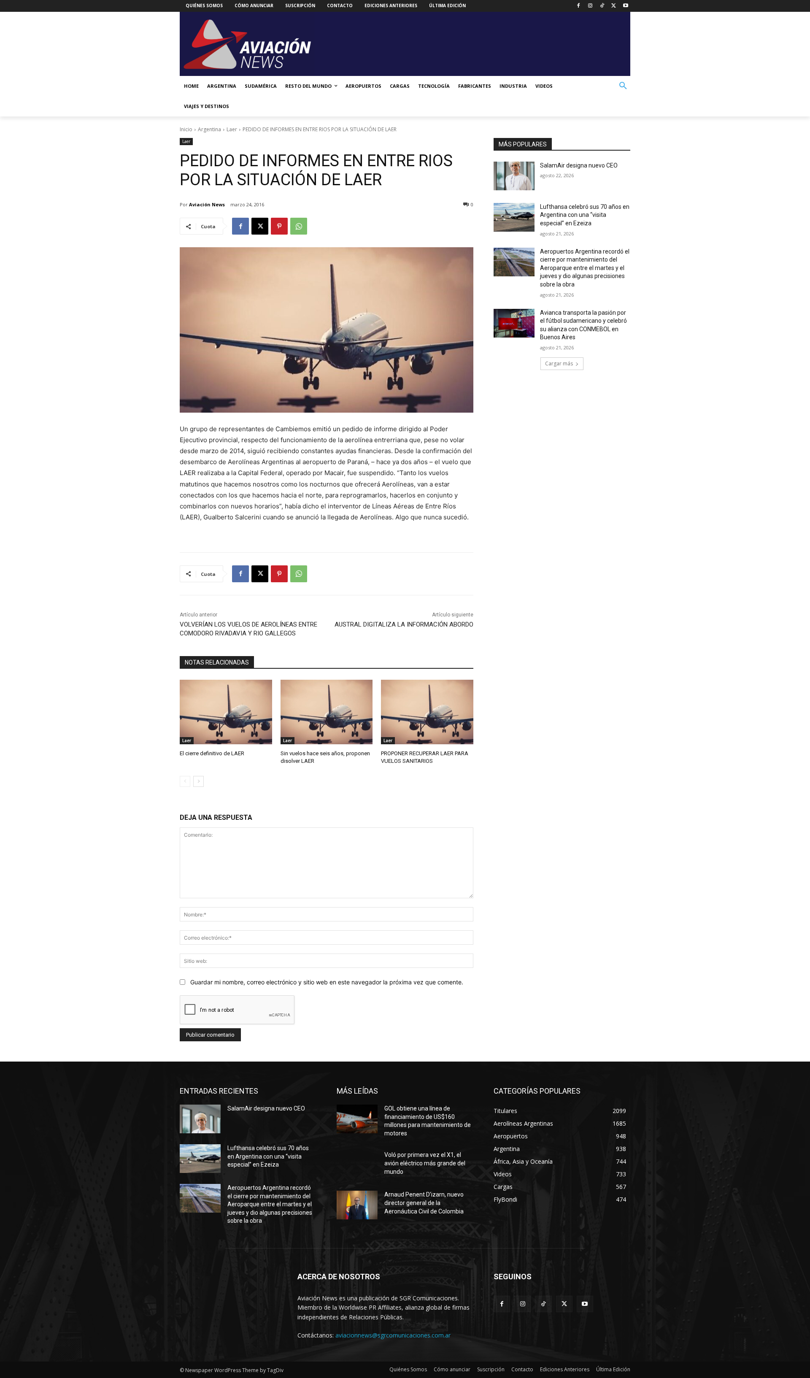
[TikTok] (602, 6)
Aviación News (207, 204)
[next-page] (198, 781)
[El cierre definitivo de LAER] (226, 712)
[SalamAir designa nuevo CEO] (514, 176)
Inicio (186, 129)
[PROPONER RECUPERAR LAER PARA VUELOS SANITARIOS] (427, 712)
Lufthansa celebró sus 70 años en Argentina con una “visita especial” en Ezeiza (584, 215)
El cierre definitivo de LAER (212, 753)
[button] (623, 86)
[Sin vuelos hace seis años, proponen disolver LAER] (327, 712)
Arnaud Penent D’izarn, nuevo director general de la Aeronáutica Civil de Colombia (424, 1202)
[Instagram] (590, 6)
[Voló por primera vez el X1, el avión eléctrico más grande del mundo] (357, 1165)
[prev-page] (185, 781)
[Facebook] (578, 6)
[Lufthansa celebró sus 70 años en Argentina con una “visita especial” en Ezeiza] (514, 217)
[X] (613, 6)
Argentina (209, 129)
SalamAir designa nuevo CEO (579, 165)
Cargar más (559, 363)
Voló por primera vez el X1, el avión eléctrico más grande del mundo (424, 1163)
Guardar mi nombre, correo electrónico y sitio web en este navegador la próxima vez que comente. (326, 982)
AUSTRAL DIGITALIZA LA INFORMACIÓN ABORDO (404, 624)
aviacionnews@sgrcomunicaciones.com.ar (393, 1335)
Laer (232, 129)
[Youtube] (625, 6)
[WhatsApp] (298, 226)
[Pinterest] (279, 226)
